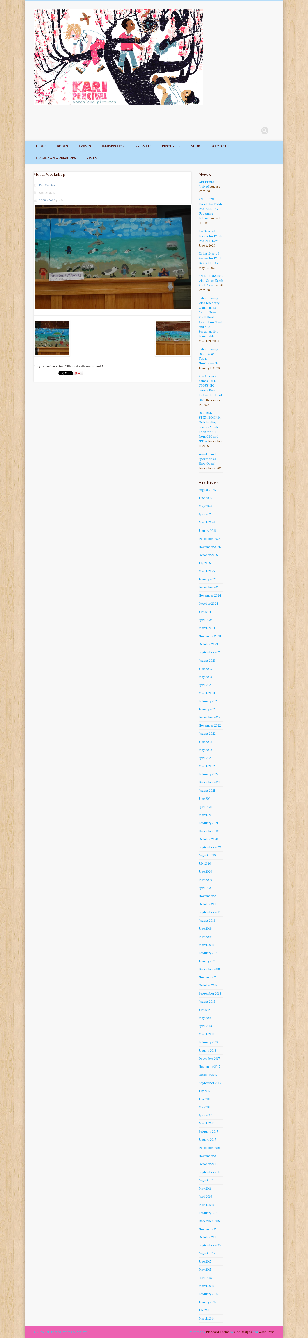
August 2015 (207, 1253)
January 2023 (207, 709)
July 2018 (204, 1010)
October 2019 (208, 904)
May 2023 (205, 677)
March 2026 (207, 522)
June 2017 (205, 1099)
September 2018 (210, 993)
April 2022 (205, 758)
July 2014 (205, 1310)
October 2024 (208, 604)
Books (62, 146)
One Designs (243, 1332)
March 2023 (207, 693)
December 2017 (209, 1059)
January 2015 (207, 1302)
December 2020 (210, 831)
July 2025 (205, 563)
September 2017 (210, 1083)
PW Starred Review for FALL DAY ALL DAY (210, 236)
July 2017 (204, 1091)
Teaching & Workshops (55, 158)
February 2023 (208, 701)
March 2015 (206, 1286)
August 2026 (207, 490)
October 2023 (208, 644)
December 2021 (209, 782)
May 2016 (205, 1188)
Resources (171, 146)
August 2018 (207, 1002)
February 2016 (208, 1213)
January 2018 (207, 1050)
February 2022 (208, 774)
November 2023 (210, 636)
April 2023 (205, 685)
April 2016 (205, 1197)
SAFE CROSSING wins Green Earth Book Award (211, 280)
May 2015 (205, 1270)
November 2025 (210, 547)
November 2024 (210, 595)
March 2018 (206, 1034)
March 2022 (207, 766)
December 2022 (209, 717)
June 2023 (205, 669)
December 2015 (209, 1221)
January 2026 (208, 531)
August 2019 (207, 920)
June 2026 (205, 498)
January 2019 (207, 961)
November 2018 (209, 977)
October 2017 (208, 1075)
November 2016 (210, 1156)
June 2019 (205, 929)
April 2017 (205, 1115)
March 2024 (207, 628)
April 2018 (205, 1026)
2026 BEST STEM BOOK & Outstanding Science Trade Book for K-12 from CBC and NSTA (209, 427)
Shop (195, 146)
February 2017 (208, 1132)
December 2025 (209, 539)
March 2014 (207, 1318)
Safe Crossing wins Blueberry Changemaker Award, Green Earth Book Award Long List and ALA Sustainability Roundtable (210, 317)
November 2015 (209, 1229)
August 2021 (207, 791)
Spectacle (220, 146)
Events (85, 146)
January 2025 (207, 579)
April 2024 (206, 620)
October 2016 (208, 1164)
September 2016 (210, 1172)
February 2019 (208, 953)
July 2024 (205, 612)
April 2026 (206, 514)
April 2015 (205, 1278)
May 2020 (205, 880)
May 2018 (205, 1018)
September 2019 (210, 912)
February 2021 (208, 823)
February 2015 (208, 1294)
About (40, 146)
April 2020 (206, 888)
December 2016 (209, 1148)
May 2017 (205, 1107)
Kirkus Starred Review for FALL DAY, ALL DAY (210, 258)
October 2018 (208, 985)
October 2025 (208, 555)
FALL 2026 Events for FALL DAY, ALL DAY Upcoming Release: (210, 209)
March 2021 (206, 815)
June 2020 (205, 872)
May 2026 (205, 506)
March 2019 (207, 945)
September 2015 (210, 1245)
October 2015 (208, 1237)
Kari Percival (47, 185)
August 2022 (207, 734)
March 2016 (207, 1205)
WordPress (266, 1332)
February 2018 (208, 1042)
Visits (92, 158)
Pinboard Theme (217, 1332)
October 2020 (208, 839)
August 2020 (207, 855)
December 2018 (209, 969)
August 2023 (207, 661)
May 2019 (205, 937)
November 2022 (210, 725)
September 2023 (210, 652)
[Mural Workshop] (112, 257)
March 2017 (206, 1123)
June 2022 (205, 742)
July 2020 (205, 863)
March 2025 (207, 571)
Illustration (113, 146)
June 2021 (205, 799)
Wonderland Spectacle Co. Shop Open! (208, 459)
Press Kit (143, 146)
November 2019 (210, 896)
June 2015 (205, 1261)
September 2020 (210, 847)
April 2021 (205, 807)
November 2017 (209, 1067)
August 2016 (207, 1180)
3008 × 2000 (47, 200)
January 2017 (207, 1140)
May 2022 (205, 750)
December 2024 (210, 587)
